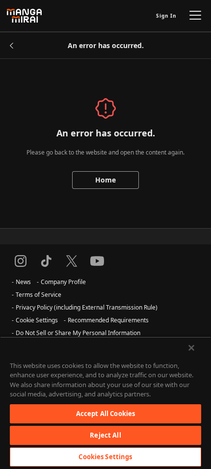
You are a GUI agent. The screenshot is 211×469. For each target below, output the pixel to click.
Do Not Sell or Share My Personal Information (78, 333)
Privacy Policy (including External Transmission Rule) (87, 307)
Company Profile (63, 282)
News (23, 282)
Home (105, 179)
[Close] (191, 348)
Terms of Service (38, 294)
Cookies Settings (105, 456)
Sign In (166, 15)
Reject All (105, 435)
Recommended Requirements (108, 320)
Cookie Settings (37, 320)
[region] (105, 403)
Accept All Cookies (105, 413)
